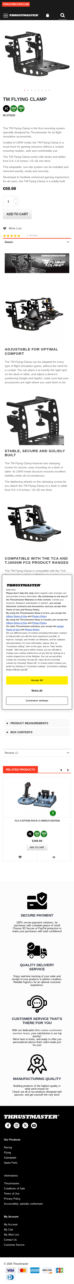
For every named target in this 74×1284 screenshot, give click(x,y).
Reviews (11, 752)
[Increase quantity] (16, 198)
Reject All (37, 690)
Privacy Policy (39, 616)
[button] (24, 90)
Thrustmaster (11, 1183)
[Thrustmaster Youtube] (34, 1125)
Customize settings (37, 700)
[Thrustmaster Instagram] (17, 1125)
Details (9, 242)
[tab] (37, 242)
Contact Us (10, 1239)
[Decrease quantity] (16, 203)
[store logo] (24, 15)
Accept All (37, 680)
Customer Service (14, 1244)
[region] (37, 642)
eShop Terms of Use (16, 616)
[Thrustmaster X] (25, 1125)
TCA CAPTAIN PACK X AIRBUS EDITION (37, 820)
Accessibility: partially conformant (23, 1203)
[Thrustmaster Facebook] (8, 1125)
